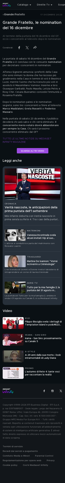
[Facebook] (44, 390)
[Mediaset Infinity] (7, 5)
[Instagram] (52, 390)
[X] (60, 390)
